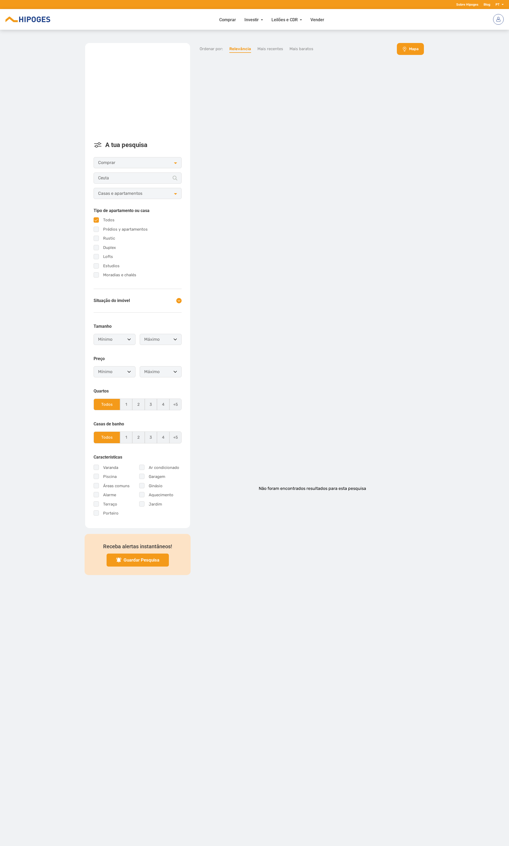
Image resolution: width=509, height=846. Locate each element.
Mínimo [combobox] (105, 339)
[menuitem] (227, 19)
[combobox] (138, 178)
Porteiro (111, 513)
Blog (487, 4)
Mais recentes (270, 48)
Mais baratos (301, 48)
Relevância (240, 48)
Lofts (108, 256)
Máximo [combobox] (152, 339)
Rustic (109, 238)
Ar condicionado (164, 467)
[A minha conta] (498, 19)
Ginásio (156, 486)
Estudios (111, 266)
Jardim (155, 504)
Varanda (110, 467)
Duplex (109, 247)
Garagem (157, 476)
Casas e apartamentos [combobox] (120, 193)
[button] (501, 4)
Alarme (109, 495)
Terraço (110, 504)
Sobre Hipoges (467, 4)
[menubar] (271, 19)
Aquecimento (161, 495)
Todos (109, 220)
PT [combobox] (497, 4)
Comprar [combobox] (106, 162)
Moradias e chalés (119, 275)
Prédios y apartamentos (125, 229)
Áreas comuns (116, 486)
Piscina (110, 476)
